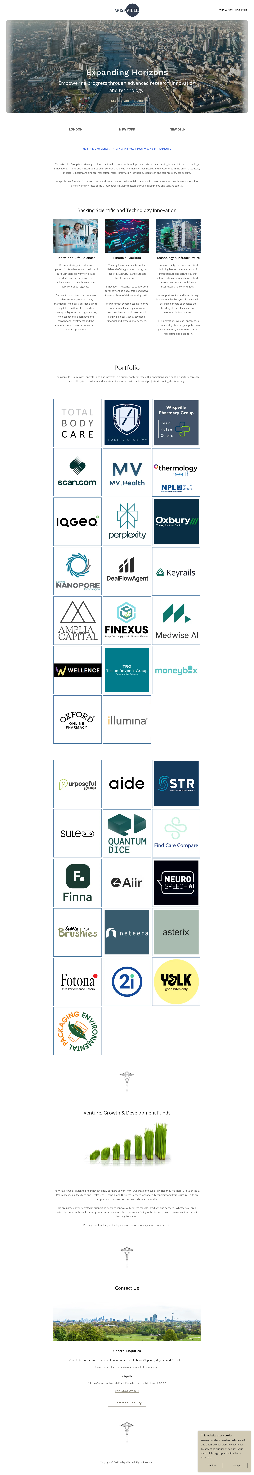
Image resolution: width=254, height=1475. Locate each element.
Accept (237, 1465)
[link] (127, 9)
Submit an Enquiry (127, 1403)
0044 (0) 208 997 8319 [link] (127, 1390)
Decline (212, 1465)
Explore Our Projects (127, 101)
